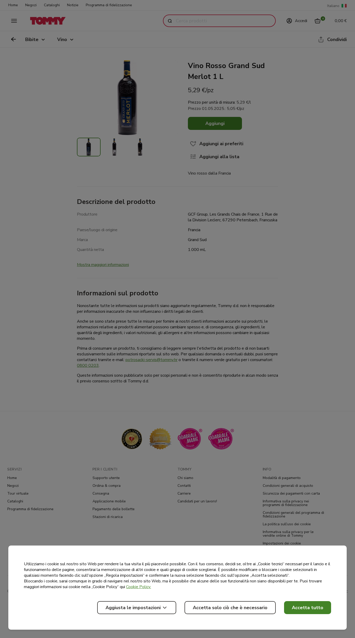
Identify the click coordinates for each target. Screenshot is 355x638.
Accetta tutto (307, 607)
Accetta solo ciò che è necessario (230, 607)
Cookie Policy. (138, 587)
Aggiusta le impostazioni (133, 607)
